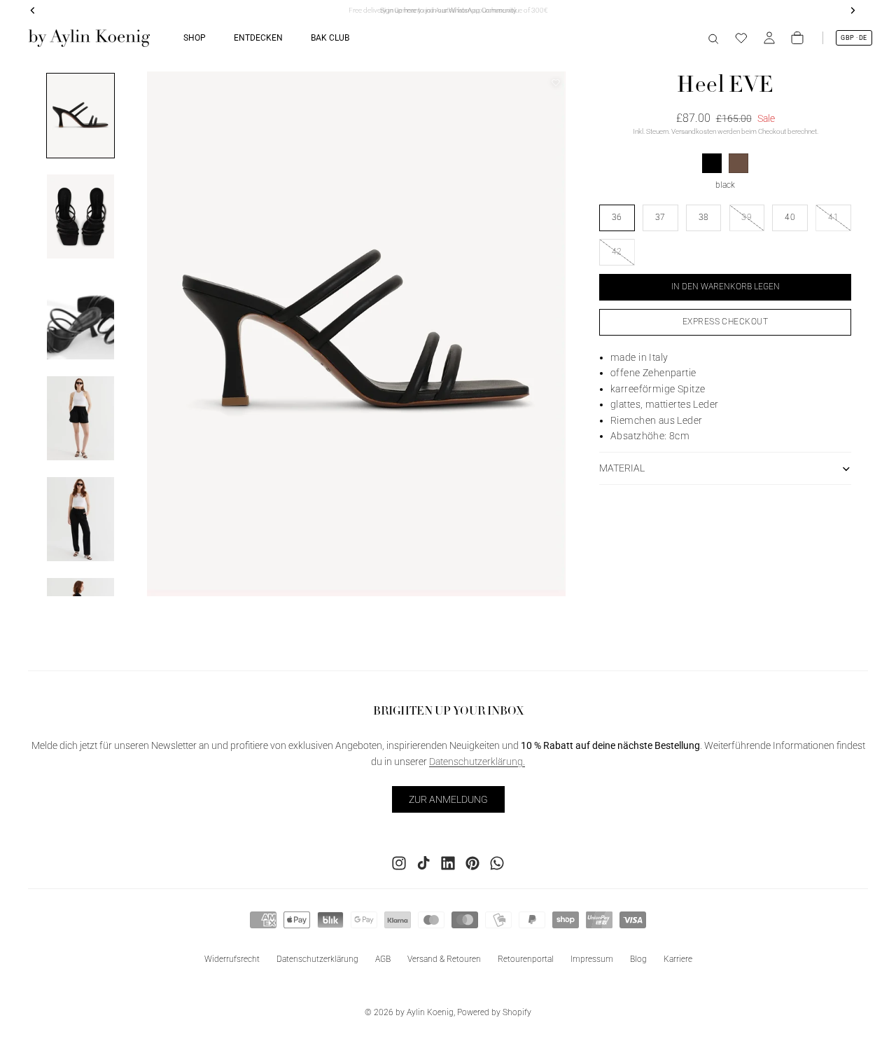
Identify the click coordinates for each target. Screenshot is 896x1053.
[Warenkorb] (797, 38)
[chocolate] (738, 163)
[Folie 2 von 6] (80, 216)
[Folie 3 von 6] (80, 317)
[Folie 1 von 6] (80, 116)
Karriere (678, 959)
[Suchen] (713, 38)
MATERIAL (622, 468)
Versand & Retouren (444, 959)
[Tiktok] (423, 863)
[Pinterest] (472, 863)
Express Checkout (725, 321)
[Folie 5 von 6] (80, 519)
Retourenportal (526, 959)
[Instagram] (399, 863)
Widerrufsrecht (232, 959)
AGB (383, 959)
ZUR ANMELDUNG (448, 799)
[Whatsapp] (497, 863)
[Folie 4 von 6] (80, 418)
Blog (638, 959)
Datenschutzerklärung (317, 959)
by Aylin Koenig (425, 1012)
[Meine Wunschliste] (741, 38)
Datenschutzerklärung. (477, 761)
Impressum (591, 959)
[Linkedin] (448, 863)
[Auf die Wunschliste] (556, 82)
